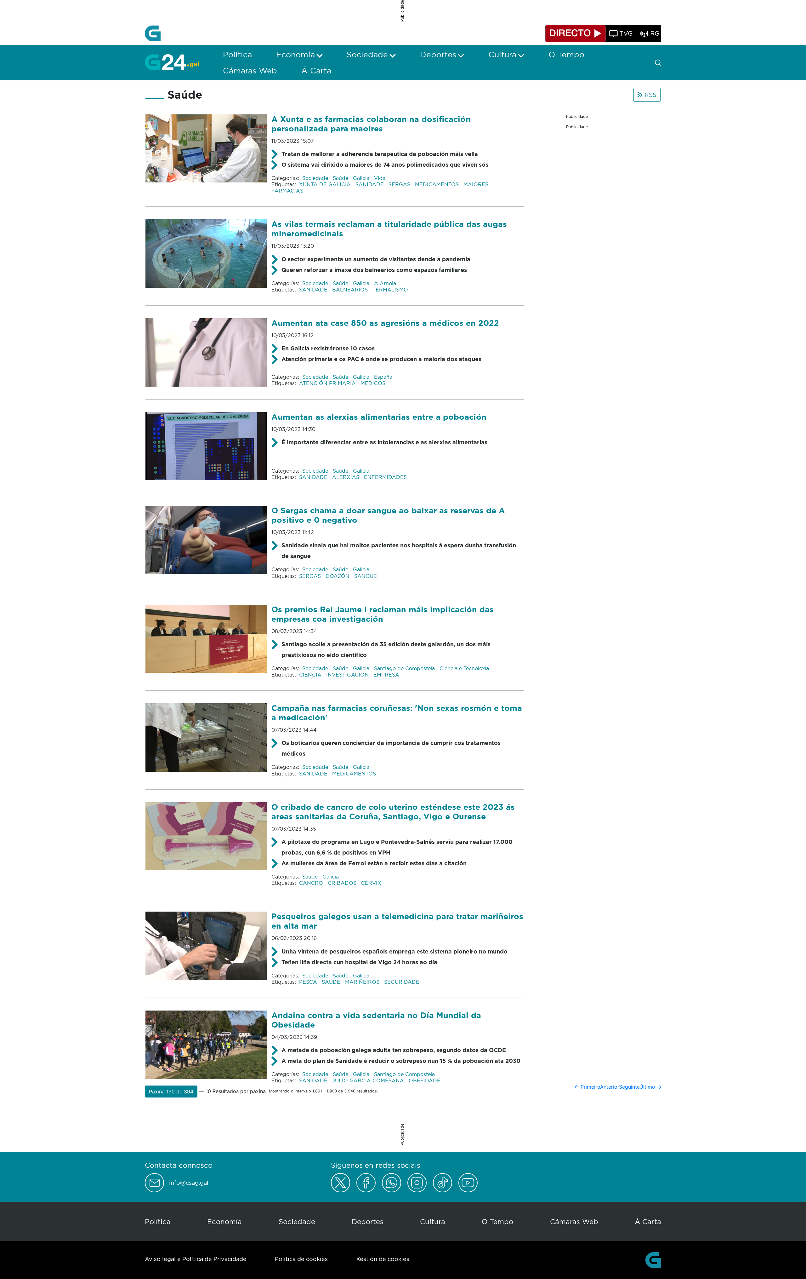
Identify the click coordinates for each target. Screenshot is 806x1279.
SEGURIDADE (401, 981)
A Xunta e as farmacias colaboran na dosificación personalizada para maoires (371, 123)
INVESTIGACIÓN (348, 674)
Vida (379, 178)
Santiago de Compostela (405, 668)
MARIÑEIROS (363, 981)
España (383, 376)
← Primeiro (587, 1087)
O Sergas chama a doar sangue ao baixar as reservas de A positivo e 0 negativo (388, 515)
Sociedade (316, 178)
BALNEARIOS (350, 289)
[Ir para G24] (172, 62)
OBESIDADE (424, 1080)
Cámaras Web (574, 1221)
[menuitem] (237, 54)
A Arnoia (385, 283)
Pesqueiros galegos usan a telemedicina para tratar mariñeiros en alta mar (397, 921)
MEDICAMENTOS (437, 184)
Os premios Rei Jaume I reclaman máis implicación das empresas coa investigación (382, 614)
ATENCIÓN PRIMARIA (328, 383)
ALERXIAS (346, 477)
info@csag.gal (188, 1182)
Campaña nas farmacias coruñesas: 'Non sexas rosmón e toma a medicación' (396, 712)
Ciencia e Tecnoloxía (464, 668)
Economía (224, 1221)
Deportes (367, 1221)
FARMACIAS (287, 190)
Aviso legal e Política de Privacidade (196, 1259)
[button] (171, 1092)
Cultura (432, 1221)
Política (158, 1221)
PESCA (309, 981)
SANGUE (365, 576)
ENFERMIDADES (385, 477)
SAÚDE (332, 981)
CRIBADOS (343, 882)
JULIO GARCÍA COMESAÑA (369, 1080)
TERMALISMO (390, 289)
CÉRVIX (371, 882)
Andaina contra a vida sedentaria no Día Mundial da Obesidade (376, 1020)
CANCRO (312, 882)
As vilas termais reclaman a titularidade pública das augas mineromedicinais (389, 228)
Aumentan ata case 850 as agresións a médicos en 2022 (385, 322)
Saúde (341, 178)
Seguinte (629, 1087)
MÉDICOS (372, 383)
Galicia (362, 178)
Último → (650, 1087)
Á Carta (648, 1221)
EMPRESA (386, 674)
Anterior (609, 1087)
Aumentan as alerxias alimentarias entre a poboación (378, 416)
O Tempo (497, 1221)
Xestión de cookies (382, 1259)
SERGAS (400, 184)
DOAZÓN (338, 576)
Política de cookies (301, 1259)
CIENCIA (311, 674)
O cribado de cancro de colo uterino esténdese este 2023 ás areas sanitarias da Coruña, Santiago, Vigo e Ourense (393, 811)
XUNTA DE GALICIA (325, 184)
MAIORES (476, 184)
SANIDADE (370, 184)
